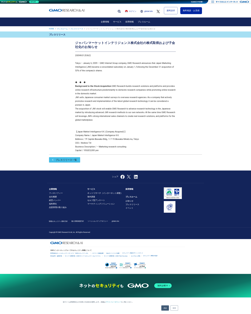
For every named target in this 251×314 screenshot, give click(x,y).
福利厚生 (53, 204)
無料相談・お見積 (191, 10)
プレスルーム (144, 21)
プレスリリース (76, 29)
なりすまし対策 (135, 256)
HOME (51, 29)
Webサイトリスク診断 (112, 253)
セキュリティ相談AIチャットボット (132, 253)
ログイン (132, 11)
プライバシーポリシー (113, 302)
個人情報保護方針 (77, 221)
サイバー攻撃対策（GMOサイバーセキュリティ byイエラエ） (83, 256)
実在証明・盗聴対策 (56, 256)
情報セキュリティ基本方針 (58, 221)
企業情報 (105, 21)
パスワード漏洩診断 (98, 253)
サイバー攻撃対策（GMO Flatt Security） (116, 256)
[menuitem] (105, 21)
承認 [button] (165, 308)
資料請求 (171, 10)
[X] (129, 176)
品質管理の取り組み (58, 207)
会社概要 (53, 197)
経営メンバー (55, 200)
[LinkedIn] (136, 177)
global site (148, 11)
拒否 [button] (174, 308)
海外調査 (91, 197)
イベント (129, 208)
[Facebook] (122, 177)
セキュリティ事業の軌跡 (150, 255)
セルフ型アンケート (96, 200)
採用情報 (129, 21)
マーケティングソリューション (101, 204)
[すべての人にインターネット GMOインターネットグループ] (233, 2)
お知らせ (129, 201)
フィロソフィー (56, 193)
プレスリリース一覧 (66, 160)
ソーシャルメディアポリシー (98, 221)
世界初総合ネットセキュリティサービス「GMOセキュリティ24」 (69, 253)
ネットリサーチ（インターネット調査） (105, 193)
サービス (117, 21)
